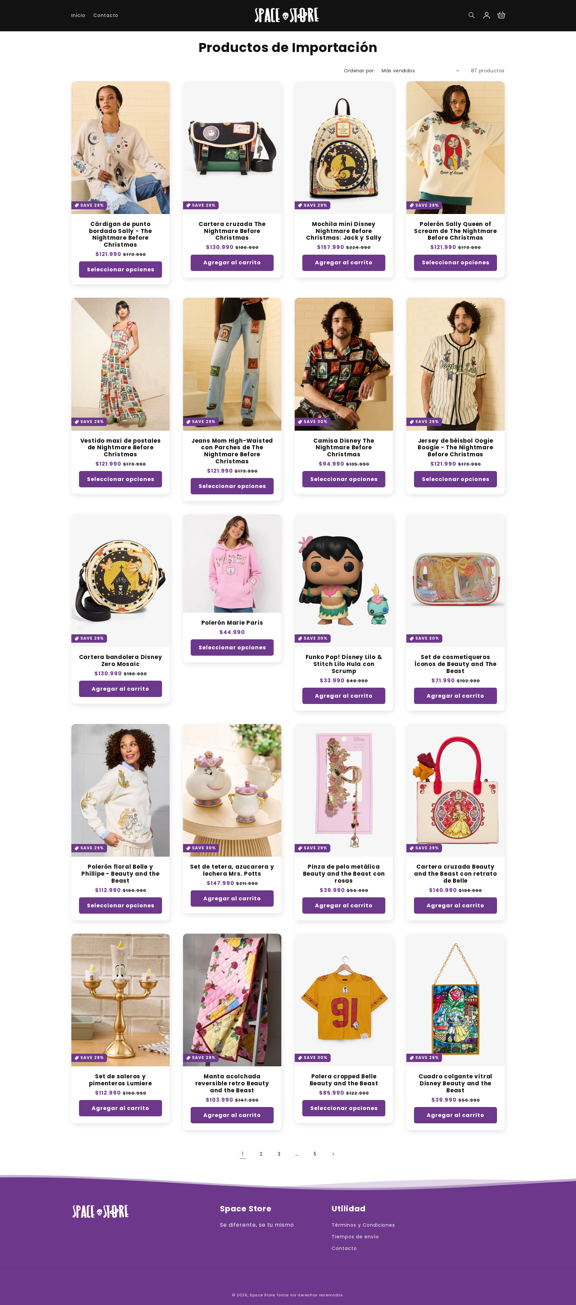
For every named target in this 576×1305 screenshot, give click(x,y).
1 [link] (243, 1154)
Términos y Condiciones (363, 1225)
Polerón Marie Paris (232, 622)
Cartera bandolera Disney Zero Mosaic (120, 661)
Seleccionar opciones (120, 269)
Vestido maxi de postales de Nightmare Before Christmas (120, 447)
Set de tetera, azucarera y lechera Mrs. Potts (232, 870)
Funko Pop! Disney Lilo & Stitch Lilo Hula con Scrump (344, 664)
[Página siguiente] (333, 1154)
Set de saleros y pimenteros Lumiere (120, 1080)
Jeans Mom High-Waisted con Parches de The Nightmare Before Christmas (232, 451)
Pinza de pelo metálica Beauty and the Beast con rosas (344, 873)
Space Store (262, 1295)
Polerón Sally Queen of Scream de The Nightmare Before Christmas (455, 231)
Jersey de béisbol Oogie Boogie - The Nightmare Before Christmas (455, 447)
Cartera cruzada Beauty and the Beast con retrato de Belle (455, 873)
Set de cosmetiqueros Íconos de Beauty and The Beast (455, 664)
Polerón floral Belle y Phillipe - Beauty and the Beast (120, 873)
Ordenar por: (359, 70)
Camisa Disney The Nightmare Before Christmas (343, 447)
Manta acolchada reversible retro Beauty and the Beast (232, 1083)
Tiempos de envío (355, 1236)
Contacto (344, 1248)
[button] (472, 15)
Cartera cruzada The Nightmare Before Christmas (232, 231)
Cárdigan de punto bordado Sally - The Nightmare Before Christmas (120, 234)
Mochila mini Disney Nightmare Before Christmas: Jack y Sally (344, 231)
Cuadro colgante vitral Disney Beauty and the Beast (455, 1083)
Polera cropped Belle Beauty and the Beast (344, 1080)
